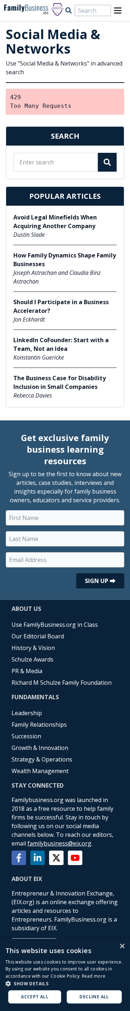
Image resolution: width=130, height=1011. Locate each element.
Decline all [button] (94, 997)
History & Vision (33, 648)
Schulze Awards (32, 659)
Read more (94, 976)
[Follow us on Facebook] (19, 858)
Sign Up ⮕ (100, 581)
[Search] (68, 10)
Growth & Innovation (40, 748)
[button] (65, 983)
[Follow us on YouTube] (75, 858)
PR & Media (27, 671)
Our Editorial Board (38, 636)
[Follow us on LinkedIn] (37, 858)
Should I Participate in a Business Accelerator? (61, 306)
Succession (26, 736)
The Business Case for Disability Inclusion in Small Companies (59, 382)
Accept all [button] (34, 997)
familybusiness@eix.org (59, 843)
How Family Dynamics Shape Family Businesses (64, 259)
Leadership (27, 713)
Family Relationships (39, 725)
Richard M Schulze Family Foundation (62, 683)
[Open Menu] (117, 10)
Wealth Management (40, 771)
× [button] (122, 946)
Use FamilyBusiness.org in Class (55, 625)
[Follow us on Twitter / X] (56, 858)
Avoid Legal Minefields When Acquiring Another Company (55, 221)
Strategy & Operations (42, 759)
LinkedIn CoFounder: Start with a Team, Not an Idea (61, 344)
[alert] (65, 975)
